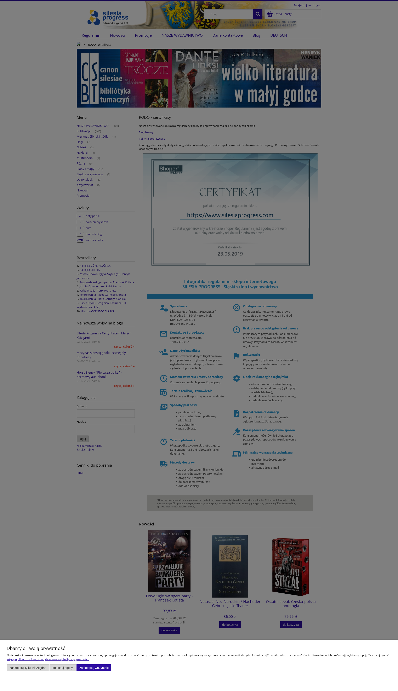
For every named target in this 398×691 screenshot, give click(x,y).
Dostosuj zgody (62, 667)
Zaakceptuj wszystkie (94, 667)
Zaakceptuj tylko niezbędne (28, 667)
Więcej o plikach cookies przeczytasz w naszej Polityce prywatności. (48, 659)
